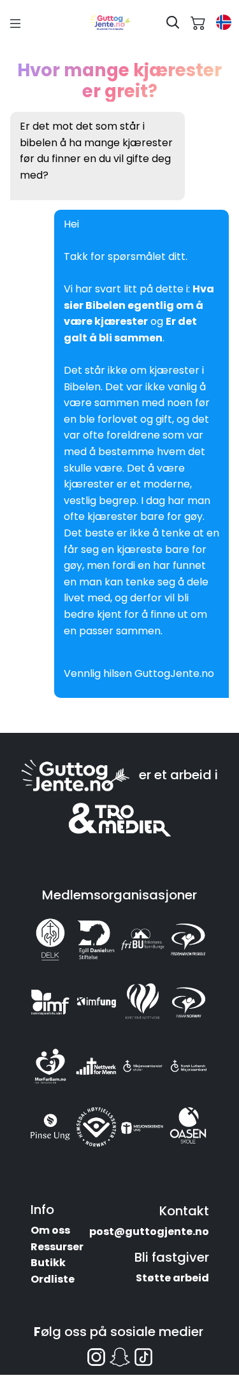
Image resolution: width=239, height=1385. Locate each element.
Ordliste (53, 1279)
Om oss (50, 1230)
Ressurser (57, 1246)
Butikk (48, 1262)
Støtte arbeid (172, 1278)
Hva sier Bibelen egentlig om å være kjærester (139, 305)
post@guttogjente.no (149, 1231)
